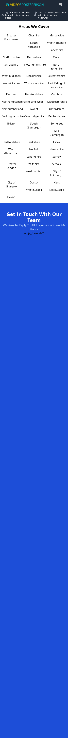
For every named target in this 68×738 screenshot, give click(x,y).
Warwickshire (11, 83)
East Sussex (56, 190)
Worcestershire (34, 83)
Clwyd (56, 57)
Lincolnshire (34, 76)
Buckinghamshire (13, 116)
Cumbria (56, 94)
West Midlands (11, 76)
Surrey (56, 156)
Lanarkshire (34, 156)
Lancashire (56, 50)
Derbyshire (34, 57)
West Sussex (34, 190)
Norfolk (34, 149)
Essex (56, 142)
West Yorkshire (56, 43)
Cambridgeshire (34, 116)
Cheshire (33, 35)
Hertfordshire (11, 142)
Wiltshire (33, 164)
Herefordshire (34, 94)
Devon (11, 197)
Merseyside (57, 35)
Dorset (34, 182)
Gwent (34, 109)
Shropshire (11, 64)
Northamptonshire (13, 101)
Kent (57, 182)
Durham (11, 94)
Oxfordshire (56, 109)
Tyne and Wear (34, 101)
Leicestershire (56, 76)
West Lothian (34, 171)
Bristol (11, 123)
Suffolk (56, 164)
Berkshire (34, 142)
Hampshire (57, 149)
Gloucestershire (57, 101)
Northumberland (12, 109)
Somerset (57, 123)
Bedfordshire (56, 116)
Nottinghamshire (35, 64)
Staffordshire (11, 57)
